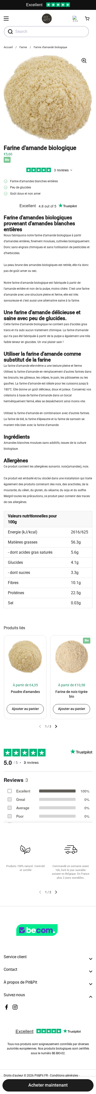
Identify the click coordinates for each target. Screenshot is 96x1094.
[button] (87, 18)
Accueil (8, 47)
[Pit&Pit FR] (46, 18)
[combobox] (46, 31)
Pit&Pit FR (41, 1075)
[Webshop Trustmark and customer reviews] (47, 938)
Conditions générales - (65, 1075)
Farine (23, 47)
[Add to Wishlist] (9, 641)
